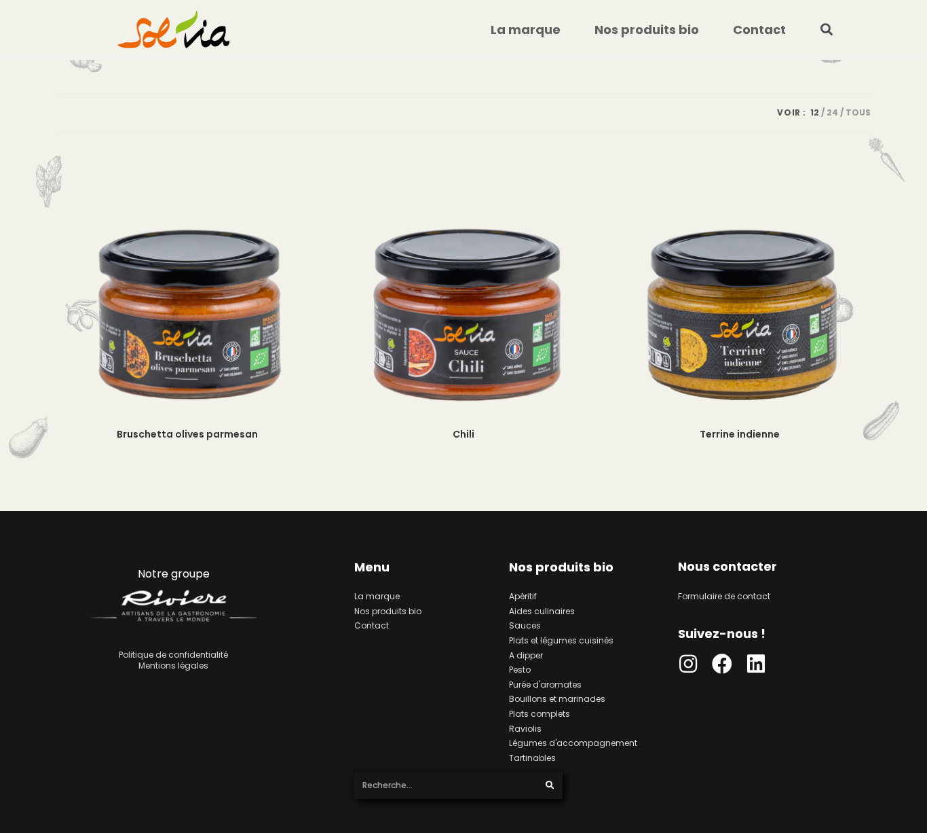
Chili (463, 434)
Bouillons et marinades (557, 699)
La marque (526, 29)
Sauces (525, 625)
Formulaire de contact (724, 596)
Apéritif (523, 596)
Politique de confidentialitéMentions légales (173, 660)
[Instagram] (688, 664)
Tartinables (532, 758)
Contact (759, 29)
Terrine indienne (740, 434)
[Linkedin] (756, 664)
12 (814, 112)
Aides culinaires (542, 611)
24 (832, 112)
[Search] (550, 785)
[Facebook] (722, 664)
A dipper (526, 655)
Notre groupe (174, 574)
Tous (858, 112)
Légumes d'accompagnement (573, 743)
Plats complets (539, 714)
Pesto (520, 669)
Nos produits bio (646, 29)
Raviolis (525, 728)
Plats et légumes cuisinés (561, 640)
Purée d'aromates (545, 684)
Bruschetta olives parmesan (187, 434)
